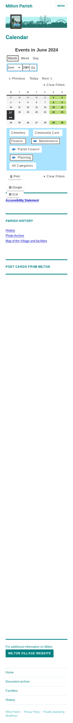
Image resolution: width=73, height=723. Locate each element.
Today (34, 78)
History (10, 230)
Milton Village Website (29, 653)
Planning (24, 157)
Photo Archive (15, 235)
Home (10, 672)
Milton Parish (19, 6)
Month (12, 58)
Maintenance (48, 141)
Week (25, 58)
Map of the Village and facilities (26, 240)
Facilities (12, 690)
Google (16, 188)
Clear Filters (56, 84)
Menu (61, 5)
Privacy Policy (32, 711)
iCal (13, 195)
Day (36, 58)
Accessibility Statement (22, 200)
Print (15, 177)
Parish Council (28, 149)
